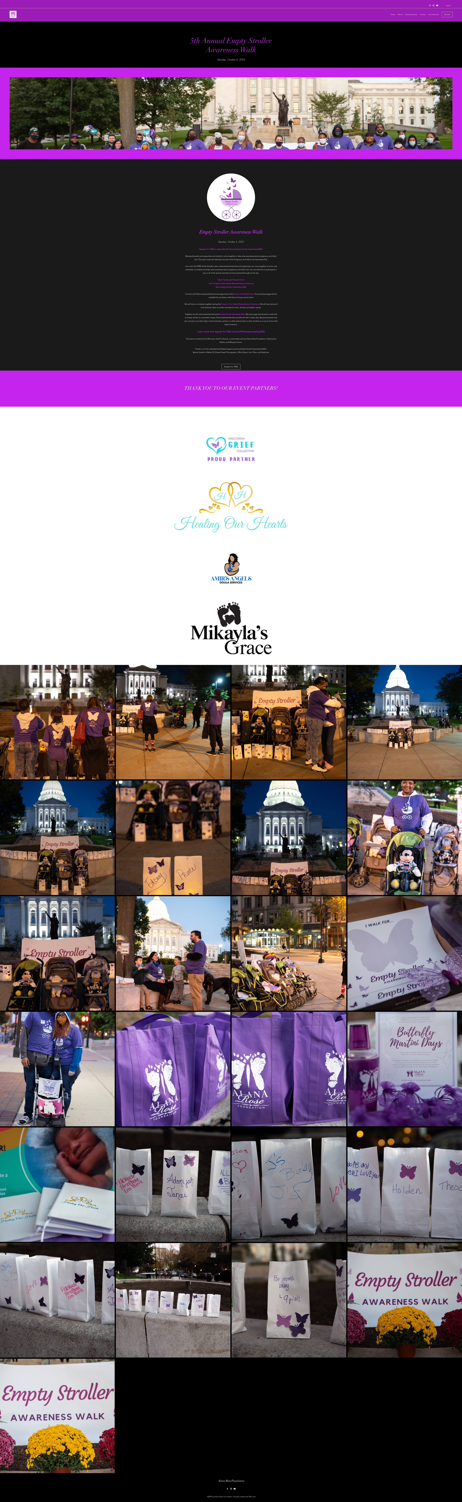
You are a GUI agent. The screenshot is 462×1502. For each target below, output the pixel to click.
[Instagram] (433, 5)
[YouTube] (437, 5)
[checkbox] (5, 890)
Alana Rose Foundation (231, 1480)
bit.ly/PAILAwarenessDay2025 (249, 331)
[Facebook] (430, 5)
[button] (411, 14)
